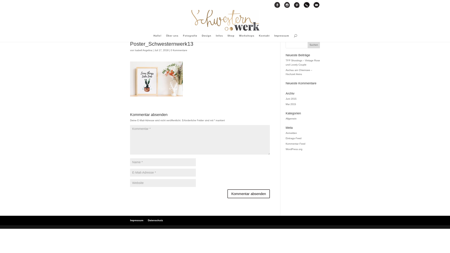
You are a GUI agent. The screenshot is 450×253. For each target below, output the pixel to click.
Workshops (246, 35)
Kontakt (264, 35)
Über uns (172, 35)
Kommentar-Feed (295, 143)
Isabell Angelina (143, 50)
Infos (219, 35)
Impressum (281, 35)
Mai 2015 (291, 104)
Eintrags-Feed (293, 138)
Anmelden (291, 133)
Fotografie (190, 35)
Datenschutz (155, 220)
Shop (230, 35)
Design (206, 35)
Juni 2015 (291, 98)
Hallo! (157, 35)
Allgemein (291, 118)
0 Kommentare (179, 50)
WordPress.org (294, 149)
